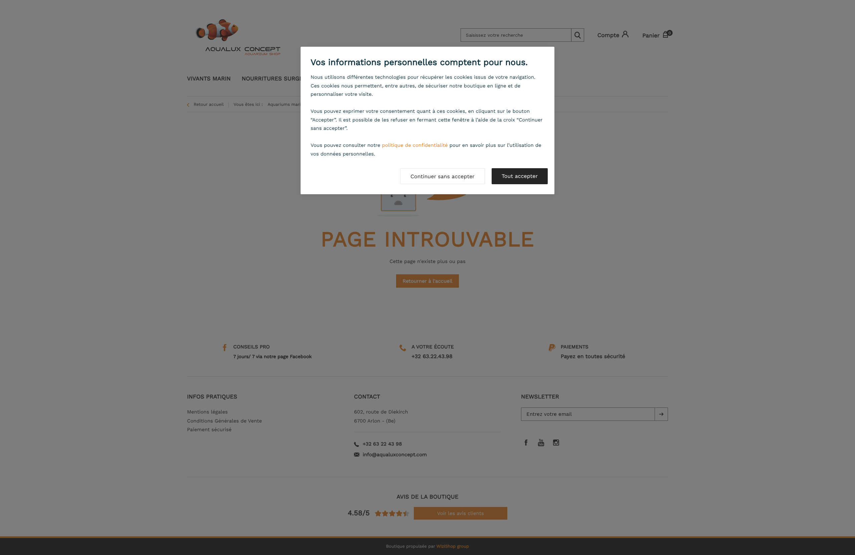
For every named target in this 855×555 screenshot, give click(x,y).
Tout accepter (520, 176)
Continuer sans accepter (442, 176)
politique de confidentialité (415, 145)
